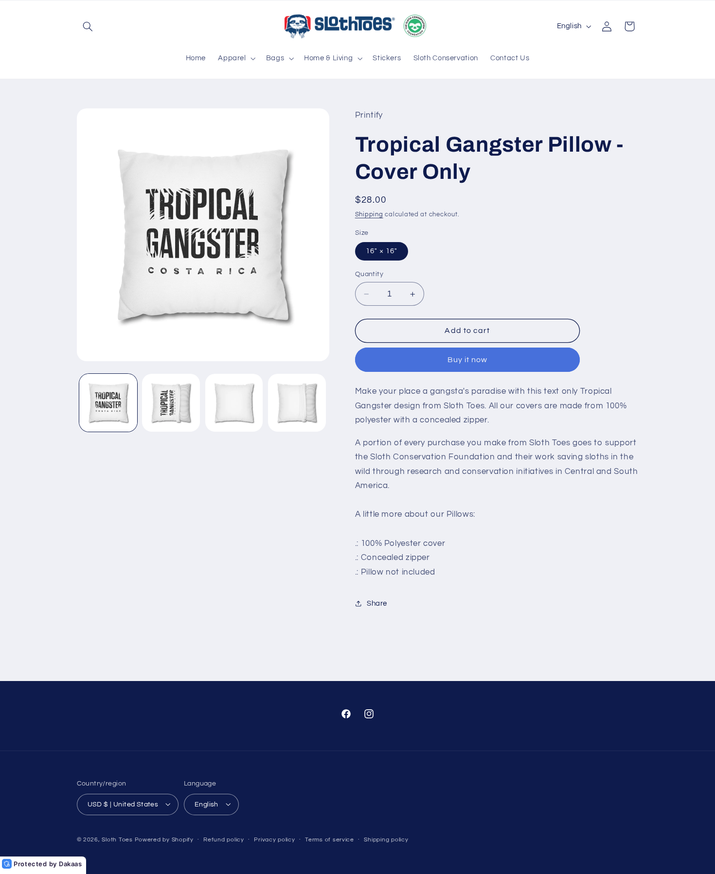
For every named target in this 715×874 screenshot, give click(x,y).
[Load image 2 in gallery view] (171, 403)
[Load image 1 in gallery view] (108, 403)
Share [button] (377, 603)
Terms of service (329, 839)
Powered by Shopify (164, 839)
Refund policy (223, 839)
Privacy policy (274, 839)
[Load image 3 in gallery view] (234, 403)
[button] (88, 26)
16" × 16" (381, 251)
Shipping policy (386, 839)
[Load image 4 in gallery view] (297, 403)
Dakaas (70, 864)
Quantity (369, 274)
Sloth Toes (117, 839)
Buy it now (467, 360)
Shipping (369, 214)
